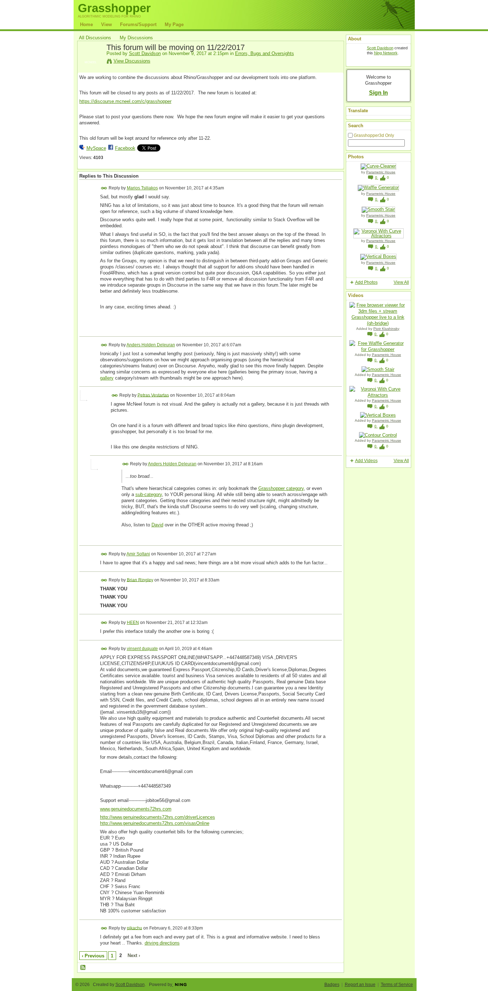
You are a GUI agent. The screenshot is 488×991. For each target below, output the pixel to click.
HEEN (133, 622)
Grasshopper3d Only (374, 135)
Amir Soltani (138, 553)
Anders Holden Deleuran (150, 344)
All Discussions (95, 37)
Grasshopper (114, 8)
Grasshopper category (281, 488)
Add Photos (366, 282)
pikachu (134, 927)
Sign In (378, 92)
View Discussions (132, 61)
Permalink (104, 188)
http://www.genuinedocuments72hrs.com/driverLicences (157, 817)
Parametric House (380, 172)
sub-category (148, 494)
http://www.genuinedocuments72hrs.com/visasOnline (154, 823)
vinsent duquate (142, 648)
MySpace (96, 148)
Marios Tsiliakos (142, 187)
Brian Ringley (140, 579)
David (157, 524)
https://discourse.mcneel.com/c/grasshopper (125, 101)
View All (401, 282)
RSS (83, 968)
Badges (331, 984)
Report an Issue (360, 984)
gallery (107, 378)
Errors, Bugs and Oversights (264, 53)
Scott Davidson (145, 53)
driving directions (162, 943)
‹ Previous (93, 955)
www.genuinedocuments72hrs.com (135, 809)
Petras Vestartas (153, 394)
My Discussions (136, 37)
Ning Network (386, 53)
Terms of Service (397, 984)
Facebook (125, 148)
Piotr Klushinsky (386, 329)
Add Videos (366, 460)
